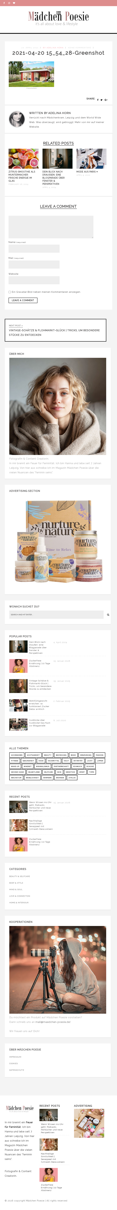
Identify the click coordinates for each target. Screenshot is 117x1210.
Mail (16, 258)
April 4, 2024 (49, 187)
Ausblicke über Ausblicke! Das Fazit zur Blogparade (39, 723)
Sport (82, 772)
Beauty (47, 755)
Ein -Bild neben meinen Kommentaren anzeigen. (46, 292)
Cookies (13, 1063)
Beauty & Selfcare (19, 876)
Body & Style (16, 883)
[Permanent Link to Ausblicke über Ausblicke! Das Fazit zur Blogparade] (18, 730)
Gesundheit (28, 761)
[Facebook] (6, 3)
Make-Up (15, 766)
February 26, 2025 (18, 184)
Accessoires (17, 755)
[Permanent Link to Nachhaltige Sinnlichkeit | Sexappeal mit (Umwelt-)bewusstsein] (18, 830)
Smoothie (70, 772)
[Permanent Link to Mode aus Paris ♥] (91, 168)
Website (34, 126)
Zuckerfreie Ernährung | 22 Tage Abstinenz (39, 663)
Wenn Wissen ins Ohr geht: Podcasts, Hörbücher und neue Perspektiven (40, 806)
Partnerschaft (61, 766)
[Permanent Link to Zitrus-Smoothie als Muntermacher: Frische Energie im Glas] (24, 168)
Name (17, 242)
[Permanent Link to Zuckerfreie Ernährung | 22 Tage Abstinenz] (18, 672)
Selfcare (48, 772)
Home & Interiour (19, 903)
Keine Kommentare (79, 48)
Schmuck (77, 766)
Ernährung (85, 755)
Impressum (15, 1057)
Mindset (28, 766)
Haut (66, 761)
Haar (41, 761)
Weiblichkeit (32, 778)
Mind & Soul (16, 889)
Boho (73, 755)
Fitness (14, 761)
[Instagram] (10, 3)
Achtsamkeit (33, 755)
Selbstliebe (34, 772)
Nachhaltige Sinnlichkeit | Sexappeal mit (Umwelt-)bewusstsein (41, 825)
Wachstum (16, 778)
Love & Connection (19, 896)
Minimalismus (42, 766)
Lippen (100, 761)
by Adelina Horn (53, 48)
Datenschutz (16, 1070)
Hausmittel (53, 761)
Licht (90, 761)
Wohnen (60, 778)
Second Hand (17, 772)
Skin (59, 772)
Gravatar (21, 292)
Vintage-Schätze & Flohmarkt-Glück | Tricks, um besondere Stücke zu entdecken (40, 685)
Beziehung (61, 755)
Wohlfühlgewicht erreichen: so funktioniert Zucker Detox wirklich (39, 705)
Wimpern (47, 778)
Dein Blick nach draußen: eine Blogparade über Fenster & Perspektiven (54, 177)
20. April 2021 (29, 48)
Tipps (91, 772)
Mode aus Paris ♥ (87, 171)
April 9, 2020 (83, 175)
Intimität (78, 761)
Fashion (99, 755)
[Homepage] (15, 3)
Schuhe (90, 766)
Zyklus (72, 778)
